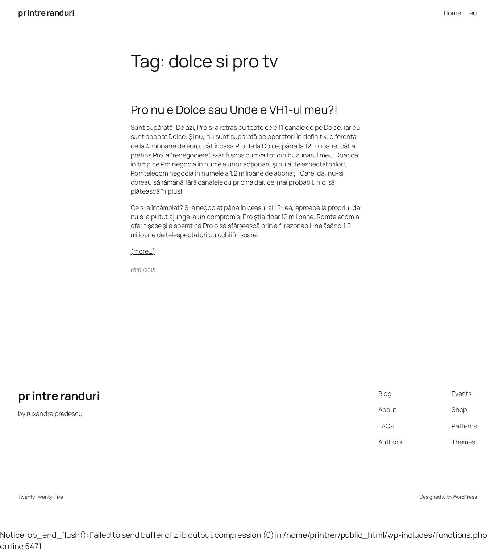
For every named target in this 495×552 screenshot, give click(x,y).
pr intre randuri (46, 12)
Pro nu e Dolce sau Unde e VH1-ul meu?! (234, 109)
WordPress (465, 496)
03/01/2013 (143, 270)
